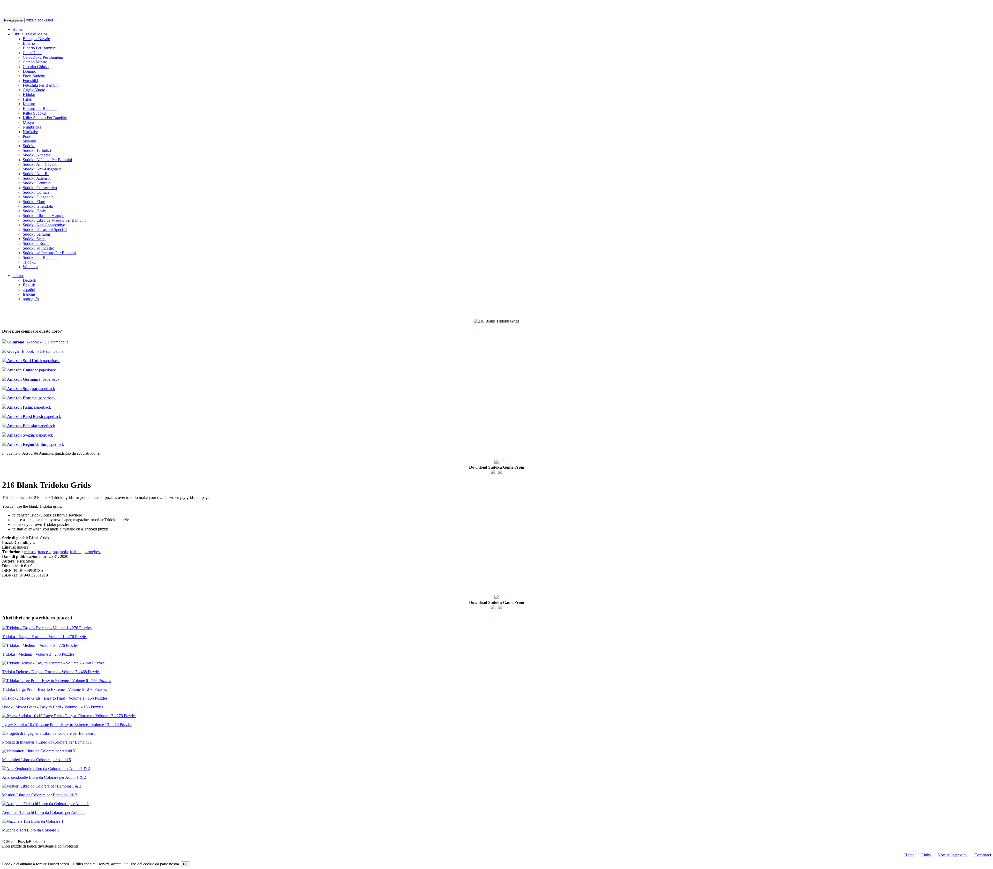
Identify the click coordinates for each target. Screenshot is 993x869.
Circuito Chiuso (36, 66)
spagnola (60, 552)
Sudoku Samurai (36, 234)
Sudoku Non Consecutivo (44, 225)
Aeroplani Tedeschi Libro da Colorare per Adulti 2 (43, 812)
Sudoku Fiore (34, 201)
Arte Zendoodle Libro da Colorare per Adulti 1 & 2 (44, 777)
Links (926, 855)
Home (17, 29)
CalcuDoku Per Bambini (43, 57)
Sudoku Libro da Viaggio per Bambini (54, 220)
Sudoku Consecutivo (40, 187)
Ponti (27, 136)
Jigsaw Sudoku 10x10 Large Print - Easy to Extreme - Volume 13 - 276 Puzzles (67, 724)
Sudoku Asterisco (37, 178)
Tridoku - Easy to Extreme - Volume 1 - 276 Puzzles (44, 636)
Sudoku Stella (34, 239)
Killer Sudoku (34, 113)
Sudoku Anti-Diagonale (42, 169)
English (29, 285)
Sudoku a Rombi (36, 243)
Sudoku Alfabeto (36, 155)
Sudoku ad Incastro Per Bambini (49, 253)
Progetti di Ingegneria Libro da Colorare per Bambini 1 (47, 742)
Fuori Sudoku (34, 76)
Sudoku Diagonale (38, 197)
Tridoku (29, 262)
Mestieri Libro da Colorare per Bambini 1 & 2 (39, 795)
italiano (18, 275)
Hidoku (29, 94)
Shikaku (29, 141)
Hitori (27, 99)
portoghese (92, 552)
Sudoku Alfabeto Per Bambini (47, 160)
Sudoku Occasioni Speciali (45, 229)
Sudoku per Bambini (40, 257)
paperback (33, 360)
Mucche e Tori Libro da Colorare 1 (30, 830)
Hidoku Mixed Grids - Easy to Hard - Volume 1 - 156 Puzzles (52, 707)
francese (44, 552)
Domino (29, 71)
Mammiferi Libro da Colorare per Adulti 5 (36, 760)
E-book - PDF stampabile (37, 342)
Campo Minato (35, 62)
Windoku (30, 267)
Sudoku (29, 146)
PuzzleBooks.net (39, 20)
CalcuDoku (32, 52)
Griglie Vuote (34, 90)
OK (185, 864)
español (29, 289)
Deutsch (29, 280)
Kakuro (29, 104)
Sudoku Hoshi (34, 211)
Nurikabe (30, 132)
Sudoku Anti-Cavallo (40, 164)
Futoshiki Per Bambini (41, 85)
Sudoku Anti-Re (36, 173)
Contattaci (982, 855)
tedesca (30, 552)
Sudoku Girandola (38, 206)
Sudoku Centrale (36, 183)
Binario (29, 43)
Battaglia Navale (36, 38)
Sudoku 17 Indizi (37, 150)
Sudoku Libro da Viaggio (43, 215)
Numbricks (32, 127)
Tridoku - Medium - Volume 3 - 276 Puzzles (38, 654)
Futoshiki (30, 80)
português (31, 299)
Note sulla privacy (952, 855)
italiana (75, 552)
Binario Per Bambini (39, 48)
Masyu (28, 122)
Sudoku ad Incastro (38, 248)
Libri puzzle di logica (29, 34)
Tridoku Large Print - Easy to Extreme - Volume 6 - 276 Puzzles (54, 689)
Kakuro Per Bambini (40, 108)
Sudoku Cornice (36, 192)
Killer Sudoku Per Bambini (45, 118)
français (29, 294)
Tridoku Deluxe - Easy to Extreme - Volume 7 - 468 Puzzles (51, 672)
